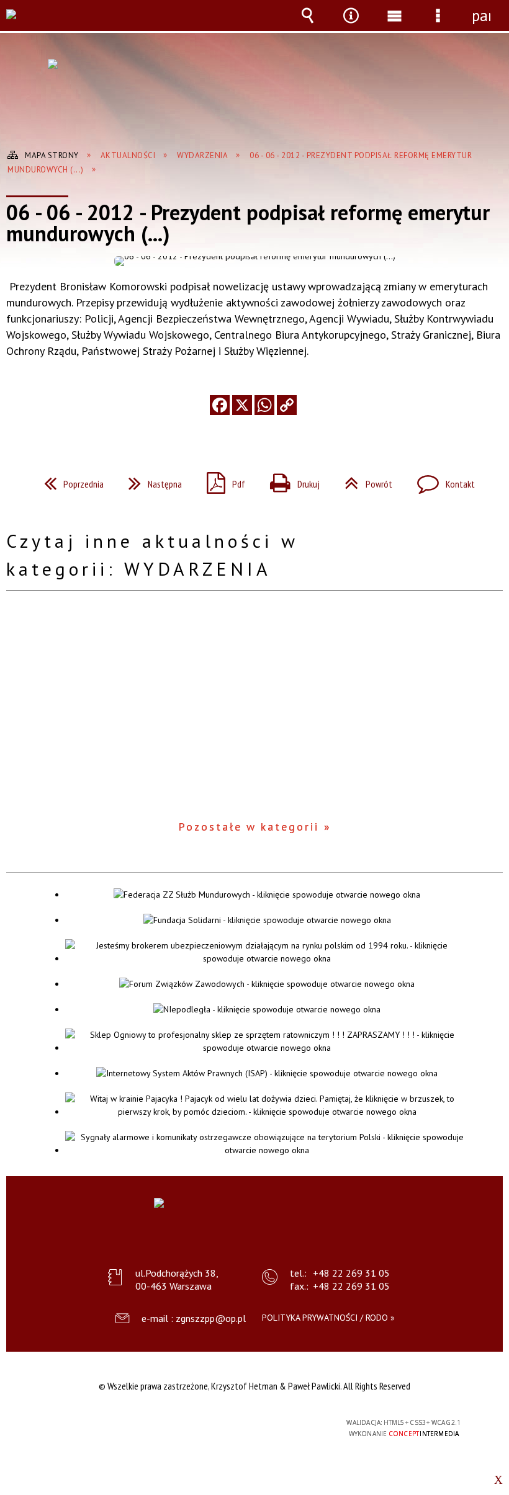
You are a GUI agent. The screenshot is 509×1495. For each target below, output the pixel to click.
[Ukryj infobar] (498, 1480)
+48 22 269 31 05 (351, 1273)
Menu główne (394, 24)
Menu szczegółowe (437, 24)
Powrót (363, 480)
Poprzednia (69, 480)
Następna (150, 480)
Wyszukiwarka (307, 24)
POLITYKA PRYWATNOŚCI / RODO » (328, 1317)
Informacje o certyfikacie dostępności (97, 1424)
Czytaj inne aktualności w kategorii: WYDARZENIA (152, 555)
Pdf (221, 480)
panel (481, 15)
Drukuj (290, 480)
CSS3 (245, 1423)
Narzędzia (350, 24)
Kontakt (441, 480)
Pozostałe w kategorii (248, 826)
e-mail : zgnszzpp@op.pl (194, 1318)
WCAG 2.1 (284, 1422)
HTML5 (226, 1423)
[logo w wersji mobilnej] (20, 23)
